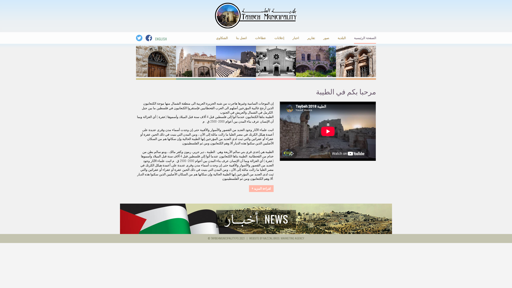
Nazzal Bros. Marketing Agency (283, 238)
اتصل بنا (241, 37)
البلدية (342, 37)
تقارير (311, 37)
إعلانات (279, 37)
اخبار (295, 37)
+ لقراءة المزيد (261, 188)
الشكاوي (222, 37)
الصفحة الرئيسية (365, 37)
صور (326, 37)
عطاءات (260, 37)
